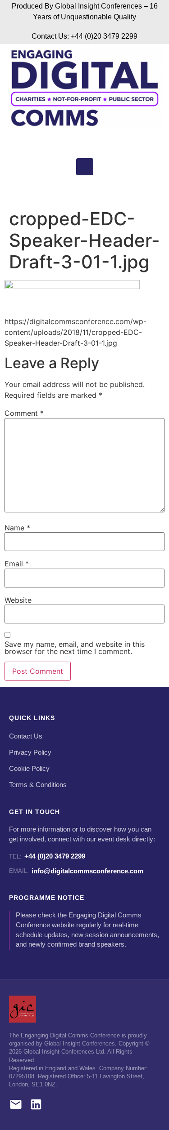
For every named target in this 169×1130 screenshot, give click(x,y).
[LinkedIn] (36, 1106)
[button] (82, 190)
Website (18, 600)
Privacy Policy (30, 752)
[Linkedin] (84, 166)
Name (17, 527)
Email (17, 563)
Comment (24, 413)
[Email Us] (16, 1106)
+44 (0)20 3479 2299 (47, 856)
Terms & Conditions (38, 784)
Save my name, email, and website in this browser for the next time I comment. (75, 648)
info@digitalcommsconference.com (76, 871)
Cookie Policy (29, 768)
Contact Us (25, 736)
